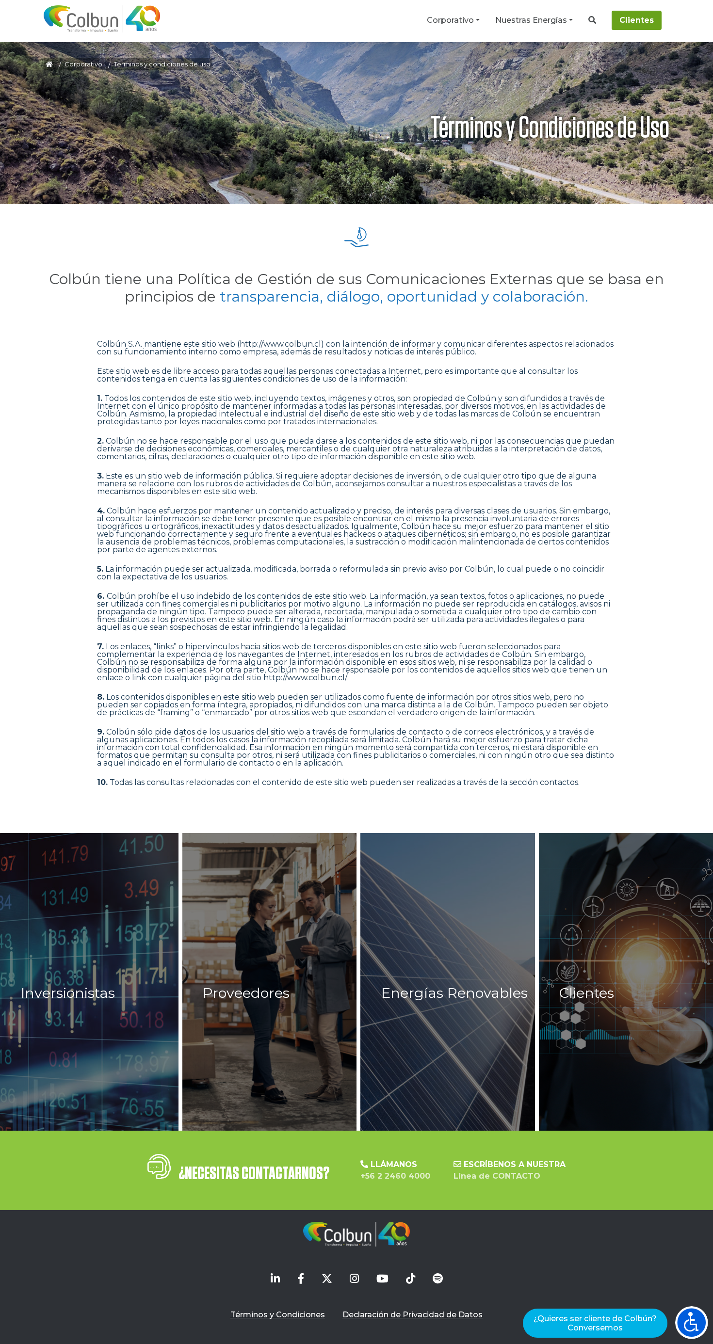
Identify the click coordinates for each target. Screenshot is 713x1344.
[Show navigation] (691, 1322)
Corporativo (450, 20)
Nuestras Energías (531, 20)
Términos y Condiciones (277, 1314)
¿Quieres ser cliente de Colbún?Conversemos (595, 1323)
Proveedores (246, 992)
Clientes (636, 20)
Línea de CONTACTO (497, 1176)
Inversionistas (68, 992)
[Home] (102, 18)
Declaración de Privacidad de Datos (412, 1314)
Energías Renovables (454, 992)
